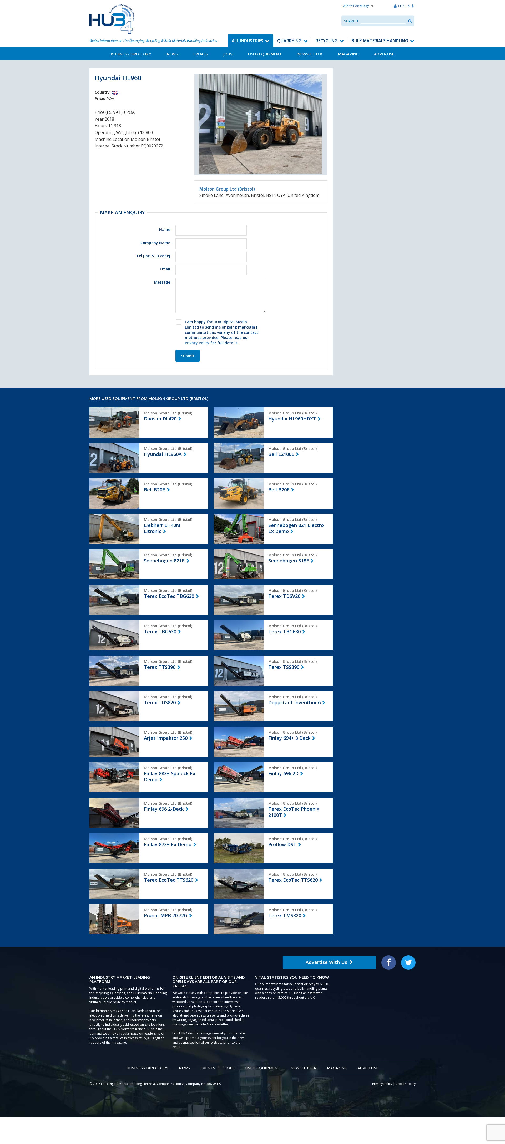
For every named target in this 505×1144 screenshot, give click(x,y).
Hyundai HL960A (163, 454)
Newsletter (309, 54)
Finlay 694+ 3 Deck (289, 738)
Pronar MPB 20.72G (165, 915)
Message (162, 282)
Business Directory (131, 54)
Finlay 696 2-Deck (164, 809)
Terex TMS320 (284, 915)
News (172, 54)
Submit (187, 355)
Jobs (227, 54)
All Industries (247, 41)
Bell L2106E (281, 454)
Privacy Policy (197, 342)
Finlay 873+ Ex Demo (167, 844)
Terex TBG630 (160, 631)
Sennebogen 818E (288, 560)
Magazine (348, 54)
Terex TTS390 (159, 667)
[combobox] (383, 21)
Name (164, 229)
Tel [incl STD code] (153, 255)
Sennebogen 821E (164, 560)
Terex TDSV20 (284, 596)
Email (165, 268)
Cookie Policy (406, 1083)
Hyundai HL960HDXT (292, 418)
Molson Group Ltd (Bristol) (227, 189)
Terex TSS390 (283, 667)
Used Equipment (265, 54)
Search (351, 20)
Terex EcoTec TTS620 (168, 880)
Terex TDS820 (160, 702)
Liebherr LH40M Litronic (162, 528)
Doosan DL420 (160, 418)
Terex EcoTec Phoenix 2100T (293, 812)
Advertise (384, 54)
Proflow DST (282, 844)
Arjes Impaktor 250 (166, 738)
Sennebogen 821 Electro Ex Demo (296, 528)
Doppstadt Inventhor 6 (294, 702)
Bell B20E (154, 489)
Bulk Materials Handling (380, 41)
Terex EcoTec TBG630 (169, 596)
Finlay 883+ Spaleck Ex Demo (169, 776)
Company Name (155, 242)
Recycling (327, 41)
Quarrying (289, 41)
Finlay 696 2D (283, 773)
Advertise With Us (326, 962)
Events (200, 54)
